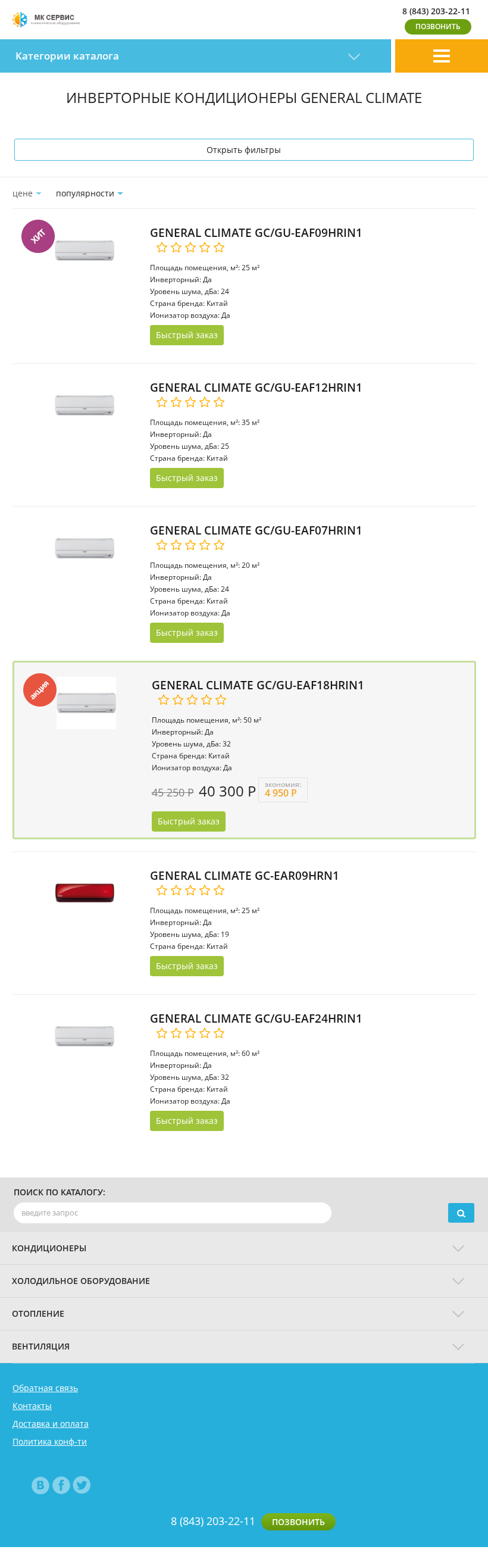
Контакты (32, 1406)
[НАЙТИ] (461, 1213)
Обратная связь (45, 1388)
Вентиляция (41, 1346)
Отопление (38, 1313)
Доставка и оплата (50, 1424)
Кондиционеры (49, 1248)
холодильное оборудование (81, 1280)
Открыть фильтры (244, 149)
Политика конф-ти (49, 1442)
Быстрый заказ (187, 334)
